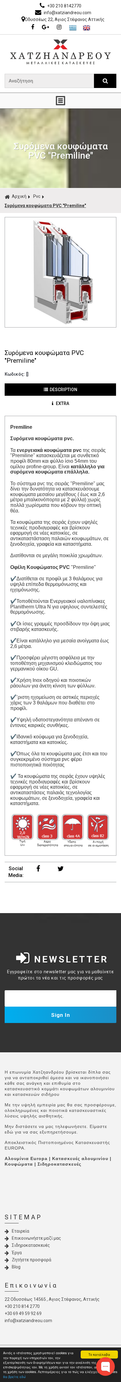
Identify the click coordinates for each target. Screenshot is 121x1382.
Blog (16, 1266)
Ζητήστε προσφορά (31, 1259)
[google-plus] (47, 27)
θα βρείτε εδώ (14, 1376)
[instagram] (60, 27)
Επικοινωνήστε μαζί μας (36, 1238)
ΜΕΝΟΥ (60, 100)
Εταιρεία (20, 1231)
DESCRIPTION (63, 389)
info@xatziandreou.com (67, 12)
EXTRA (62, 403)
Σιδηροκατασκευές (31, 1245)
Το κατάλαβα (99, 1354)
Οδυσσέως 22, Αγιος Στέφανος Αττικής (65, 19)
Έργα (17, 1252)
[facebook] (34, 27)
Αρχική (19, 196)
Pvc (36, 196)
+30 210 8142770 (63, 5)
